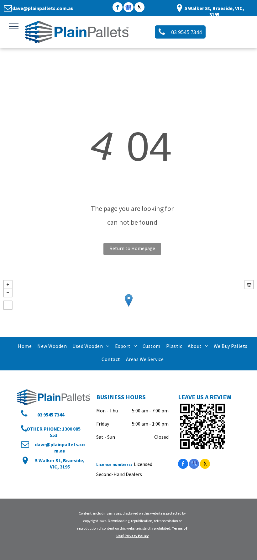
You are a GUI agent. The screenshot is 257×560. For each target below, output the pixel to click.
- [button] (8, 293)
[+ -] (128, 307)
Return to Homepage (132, 248)
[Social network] (139, 8)
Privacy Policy (136, 535)
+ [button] (8, 284)
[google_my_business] (128, 8)
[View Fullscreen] (8, 305)
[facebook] (118, 8)
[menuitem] (24, 346)
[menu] (14, 26)
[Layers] (249, 284)
